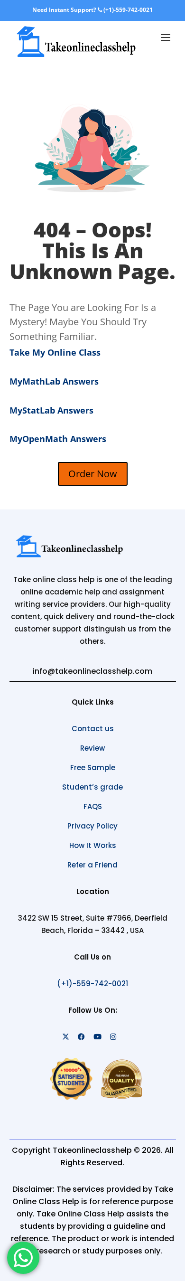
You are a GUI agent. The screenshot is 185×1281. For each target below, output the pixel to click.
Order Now (92, 473)
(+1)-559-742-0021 (127, 10)
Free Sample (92, 767)
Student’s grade (92, 787)
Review (92, 748)
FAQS (92, 806)
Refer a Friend (92, 865)
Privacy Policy (92, 826)
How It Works (92, 845)
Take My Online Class (55, 352)
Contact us (93, 729)
